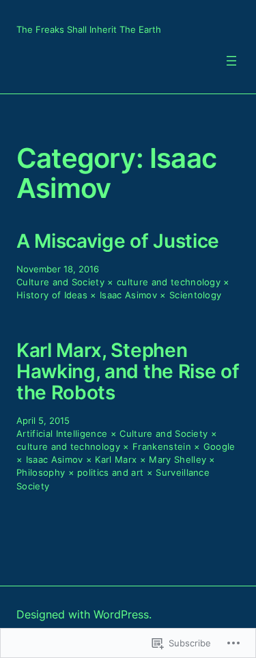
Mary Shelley (177, 460)
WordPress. (123, 614)
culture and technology (169, 282)
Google (219, 447)
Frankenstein (161, 447)
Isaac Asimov (128, 295)
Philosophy (40, 473)
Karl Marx (116, 460)
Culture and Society (60, 282)
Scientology (195, 295)
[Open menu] (231, 61)
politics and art (110, 473)
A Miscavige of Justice (117, 241)
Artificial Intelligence (61, 434)
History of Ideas (51, 295)
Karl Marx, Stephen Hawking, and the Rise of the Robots (127, 371)
